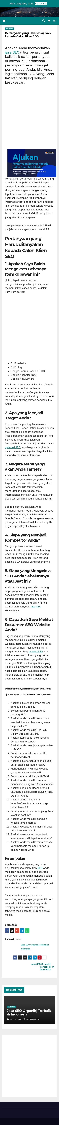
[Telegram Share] (22, 930)
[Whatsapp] (27, 930)
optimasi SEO (12, 447)
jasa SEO (12, 52)
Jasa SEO (9, 29)
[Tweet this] (12, 930)
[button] (43, 20)
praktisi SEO (36, 651)
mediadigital (33, 1019)
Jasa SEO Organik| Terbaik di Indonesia (41, 967)
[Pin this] (17, 930)
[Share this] (7, 930)
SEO (40, 868)
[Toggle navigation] (54, 20)
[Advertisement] (29, 118)
